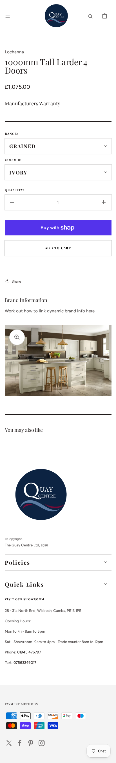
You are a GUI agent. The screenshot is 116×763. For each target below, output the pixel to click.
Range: (11, 133)
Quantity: (14, 190)
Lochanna (14, 51)
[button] (7, 15)
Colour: (13, 160)
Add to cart (58, 248)
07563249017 (25, 662)
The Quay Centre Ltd (22, 545)
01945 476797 (29, 652)
